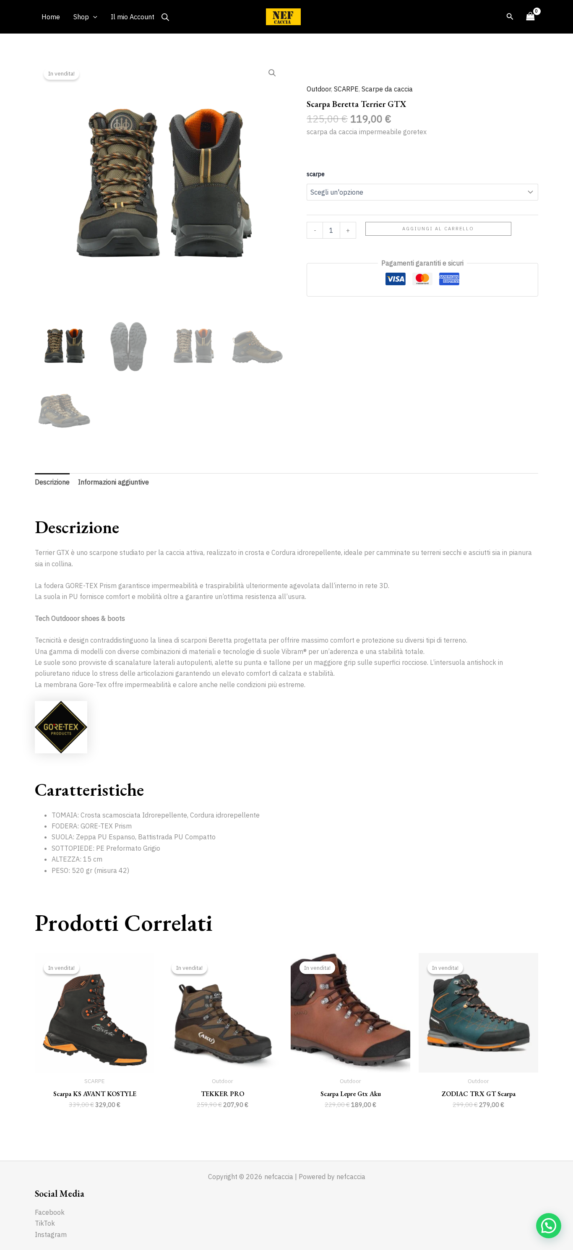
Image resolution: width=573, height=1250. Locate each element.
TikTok (45, 1223)
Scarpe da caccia (387, 89)
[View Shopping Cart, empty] (530, 16)
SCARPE (346, 89)
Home (51, 17)
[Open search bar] (165, 17)
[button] (272, 73)
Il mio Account (132, 17)
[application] (93, 17)
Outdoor (319, 89)
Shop (81, 17)
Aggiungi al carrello (438, 229)
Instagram (51, 1234)
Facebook (50, 1212)
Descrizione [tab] (52, 482)
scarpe (316, 174)
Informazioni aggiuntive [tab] (113, 482)
